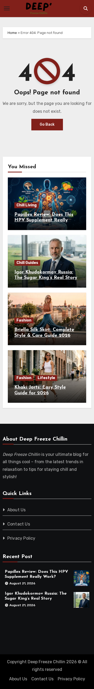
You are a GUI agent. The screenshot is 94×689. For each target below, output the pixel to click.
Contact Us (18, 524)
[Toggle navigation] (7, 8)
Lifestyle (46, 378)
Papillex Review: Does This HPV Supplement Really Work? (43, 220)
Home (12, 33)
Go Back (47, 124)
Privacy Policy (21, 538)
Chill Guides (27, 263)
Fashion (23, 320)
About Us (16, 509)
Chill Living (26, 205)
